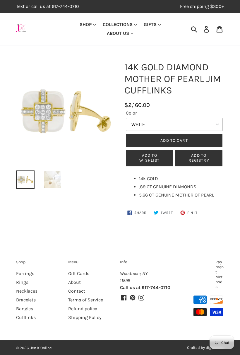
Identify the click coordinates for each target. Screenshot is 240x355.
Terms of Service (85, 300)
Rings (22, 282)
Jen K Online (41, 348)
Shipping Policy (84, 317)
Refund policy (82, 308)
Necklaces (26, 291)
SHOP (86, 24)
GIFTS (151, 24)
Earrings (25, 273)
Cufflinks (26, 317)
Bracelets (26, 300)
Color (131, 113)
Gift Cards (78, 273)
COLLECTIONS (118, 24)
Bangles (24, 308)
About (74, 282)
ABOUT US (118, 33)
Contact (76, 291)
